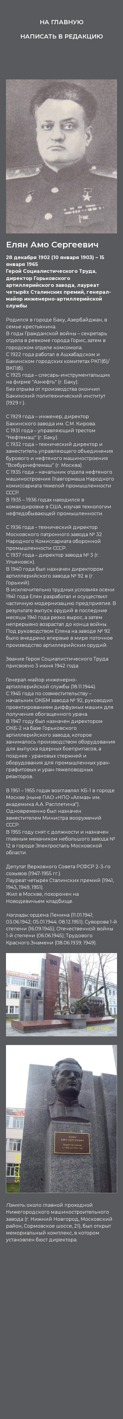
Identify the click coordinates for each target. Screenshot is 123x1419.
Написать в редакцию (61, 36)
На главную (62, 22)
